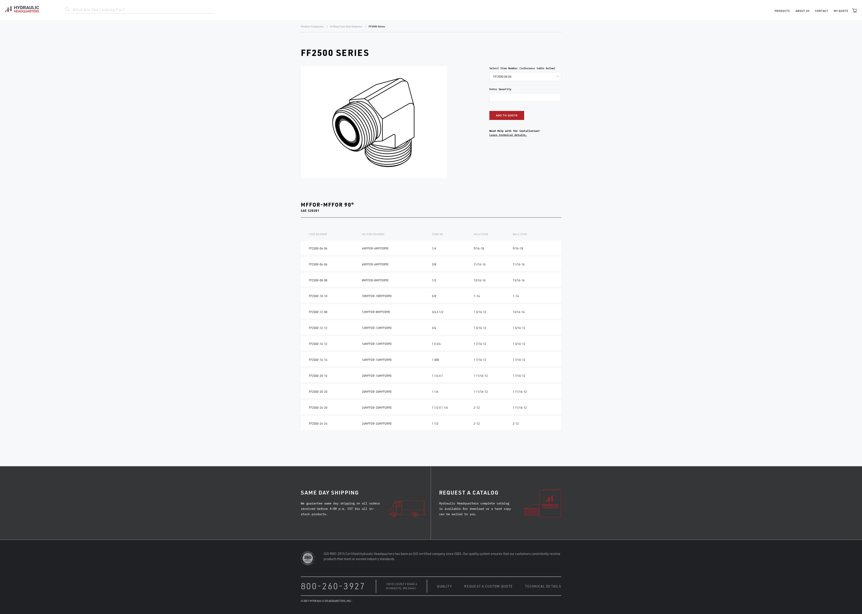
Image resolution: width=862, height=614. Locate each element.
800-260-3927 (333, 586)
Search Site (67, 9)
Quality (444, 586)
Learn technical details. (508, 135)
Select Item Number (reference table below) (522, 68)
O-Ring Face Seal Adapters (346, 26)
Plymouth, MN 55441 (401, 588)
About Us (803, 11)
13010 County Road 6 (401, 584)
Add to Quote (507, 115)
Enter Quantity (500, 89)
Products (782, 11)
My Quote (841, 11)
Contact (821, 11)
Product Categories (312, 26)
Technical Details (543, 586)
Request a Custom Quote (488, 586)
